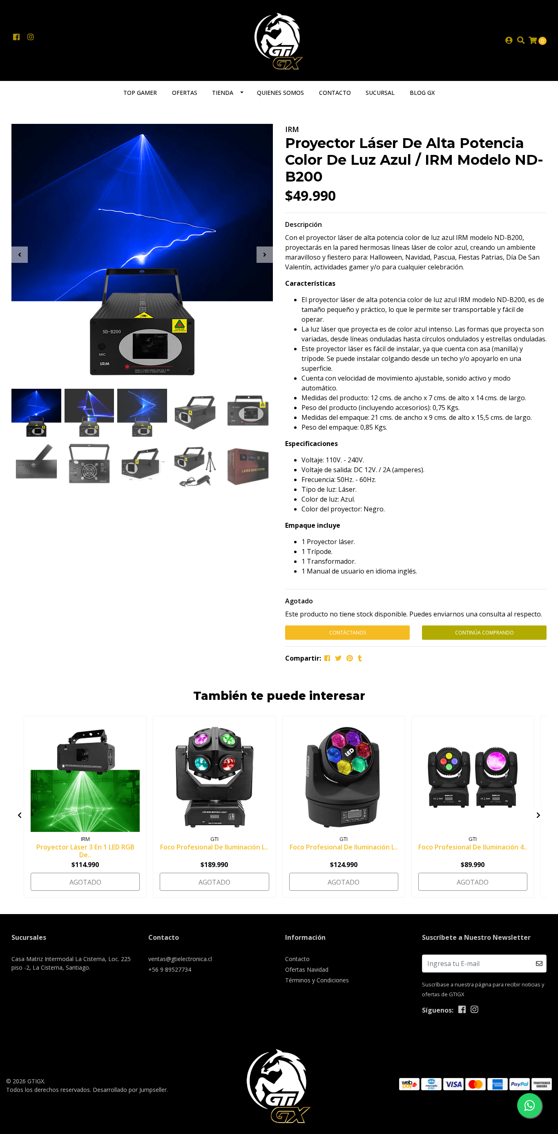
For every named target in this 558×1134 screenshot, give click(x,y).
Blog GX (422, 92)
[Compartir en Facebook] (327, 658)
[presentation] (19, 255)
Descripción (303, 224)
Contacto (335, 92)
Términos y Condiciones (317, 980)
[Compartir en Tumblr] (360, 658)
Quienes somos (280, 92)
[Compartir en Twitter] (338, 658)
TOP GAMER (140, 92)
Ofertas (184, 92)
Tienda (222, 92)
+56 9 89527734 (169, 969)
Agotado (299, 600)
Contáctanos (347, 632)
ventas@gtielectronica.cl (180, 959)
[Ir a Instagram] (30, 37)
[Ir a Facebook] (16, 37)
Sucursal (380, 92)
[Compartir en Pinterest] (349, 658)
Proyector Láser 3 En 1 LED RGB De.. (85, 851)
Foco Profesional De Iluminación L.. (214, 847)
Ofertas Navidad (306, 969)
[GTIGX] (279, 39)
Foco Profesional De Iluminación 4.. (472, 847)
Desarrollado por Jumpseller (130, 1090)
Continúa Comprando (484, 632)
